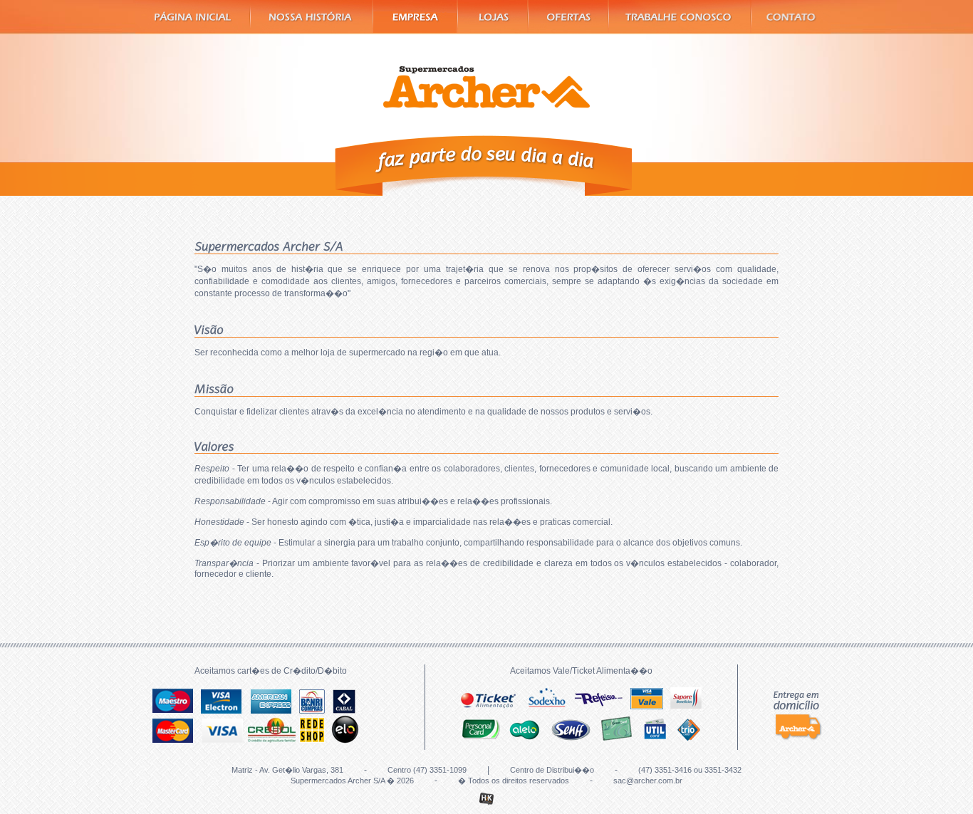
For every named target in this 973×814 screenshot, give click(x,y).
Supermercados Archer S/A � (486, 87)
